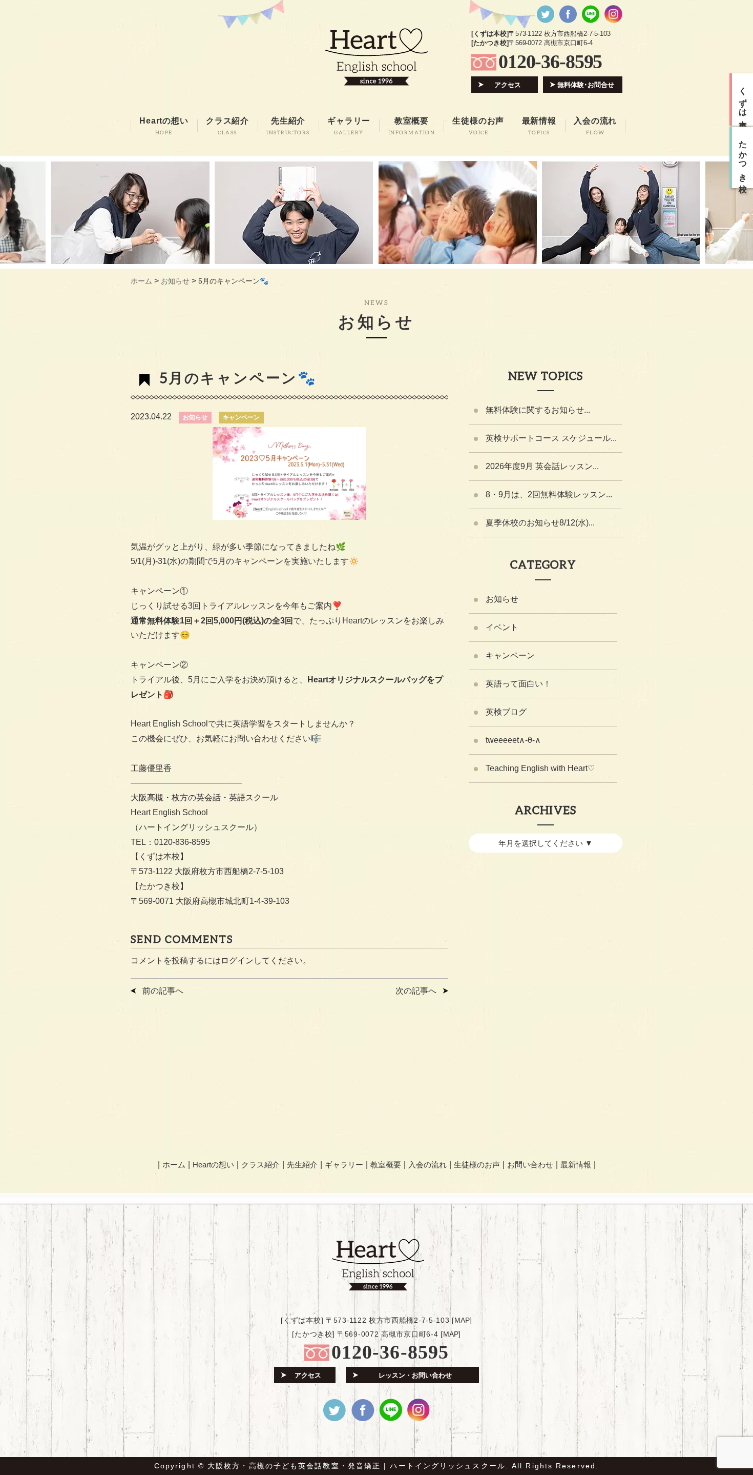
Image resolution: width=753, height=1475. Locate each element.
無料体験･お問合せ (585, 85)
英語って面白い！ (518, 683)
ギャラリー (344, 1164)
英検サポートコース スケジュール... (551, 438)
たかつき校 (743, 157)
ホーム (173, 1164)
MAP (462, 1320)
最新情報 (575, 1164)
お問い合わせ (530, 1164)
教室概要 (385, 1164)
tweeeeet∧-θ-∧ (513, 740)
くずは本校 (743, 99)
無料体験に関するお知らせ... (538, 410)
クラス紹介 (260, 1164)
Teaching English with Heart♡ (540, 768)
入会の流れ (427, 1164)
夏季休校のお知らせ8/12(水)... (540, 522)
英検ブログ (506, 712)
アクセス (507, 85)
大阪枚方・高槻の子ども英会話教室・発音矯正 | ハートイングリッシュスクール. (358, 1466)
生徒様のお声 (477, 1164)
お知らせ (195, 417)
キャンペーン (241, 417)
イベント (502, 627)
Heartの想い (213, 1164)
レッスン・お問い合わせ (415, 1375)
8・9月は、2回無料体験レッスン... (549, 494)
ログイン (237, 960)
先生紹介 (302, 1164)
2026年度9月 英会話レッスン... (542, 466)
